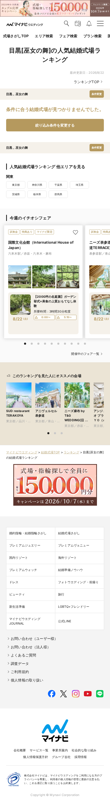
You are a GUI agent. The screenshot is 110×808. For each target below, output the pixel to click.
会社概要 (20, 750)
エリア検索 (44, 36)
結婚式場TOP (50, 452)
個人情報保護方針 (35, 757)
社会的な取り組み (84, 750)
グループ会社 (61, 757)
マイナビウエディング (21, 452)
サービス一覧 (39, 750)
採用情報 (80, 757)
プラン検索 (92, 36)
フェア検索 (68, 36)
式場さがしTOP (16, 36)
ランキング (71, 452)
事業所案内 (60, 750)
